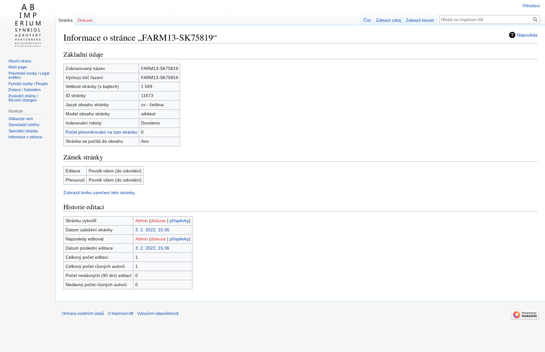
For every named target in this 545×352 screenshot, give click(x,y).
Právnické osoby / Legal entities (29, 75)
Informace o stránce (25, 137)
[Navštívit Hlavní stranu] (28, 25)
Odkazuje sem (21, 119)
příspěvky (179, 220)
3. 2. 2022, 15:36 (152, 229)
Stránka (65, 20)
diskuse (158, 220)
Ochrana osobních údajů (83, 313)
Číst (367, 20)
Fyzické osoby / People (28, 84)
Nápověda (527, 35)
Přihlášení (531, 6)
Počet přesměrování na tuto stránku (101, 132)
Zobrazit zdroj (388, 20)
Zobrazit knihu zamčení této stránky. (99, 192)
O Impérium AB (120, 313)
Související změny (24, 125)
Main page (18, 67)
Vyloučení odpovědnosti (158, 313)
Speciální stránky (23, 131)
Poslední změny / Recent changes (23, 98)
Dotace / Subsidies (25, 90)
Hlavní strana (20, 61)
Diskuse (85, 20)
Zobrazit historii (420, 20)
